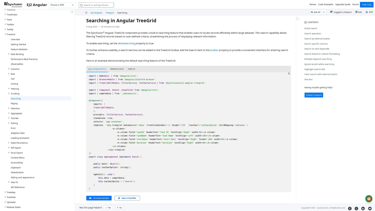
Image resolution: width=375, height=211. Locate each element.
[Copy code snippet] (289, 73)
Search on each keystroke (316, 48)
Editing (14, 123)
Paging (14, 103)
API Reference (18, 187)
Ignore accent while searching (319, 64)
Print (13, 128)
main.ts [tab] (131, 68)
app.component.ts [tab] (97, 68)
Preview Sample (101, 198)
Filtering (15, 88)
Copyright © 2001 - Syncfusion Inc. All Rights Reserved (323, 208)
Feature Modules (19, 49)
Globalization (17, 172)
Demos (313, 4)
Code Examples (325, 4)
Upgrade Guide (342, 4)
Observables (17, 64)
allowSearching (126, 43)
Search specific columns (316, 43)
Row (13, 74)
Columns (15, 69)
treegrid (110, 12)
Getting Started (18, 44)
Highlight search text (314, 69)
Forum (355, 4)
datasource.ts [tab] (117, 68)
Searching (16, 98)
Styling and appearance (22, 177)
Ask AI (317, 12)
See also (308, 79)
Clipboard (16, 167)
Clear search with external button (320, 74)
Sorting (14, 83)
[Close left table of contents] (72, 12)
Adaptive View (18, 133)
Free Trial (366, 4)
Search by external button (317, 38)
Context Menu (18, 157)
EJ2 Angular (97, 12)
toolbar (214, 50)
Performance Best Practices (24, 59)
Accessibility (17, 162)
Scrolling (15, 93)
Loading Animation (20, 138)
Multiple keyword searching (318, 59)
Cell (13, 78)
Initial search (310, 28)
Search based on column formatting (322, 53)
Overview (15, 39)
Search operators (312, 33)
